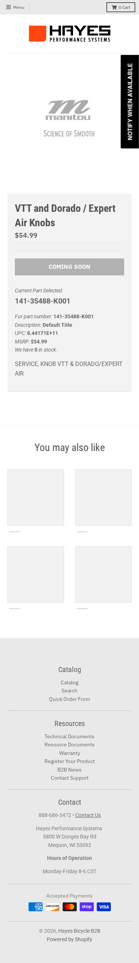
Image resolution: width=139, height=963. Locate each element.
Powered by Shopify (69, 939)
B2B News (69, 769)
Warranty (69, 753)
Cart (124, 7)
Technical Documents (69, 736)
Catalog (69, 682)
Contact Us (88, 815)
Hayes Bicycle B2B (79, 931)
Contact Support (70, 777)
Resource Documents (69, 744)
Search (69, 690)
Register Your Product (69, 761)
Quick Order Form (69, 699)
